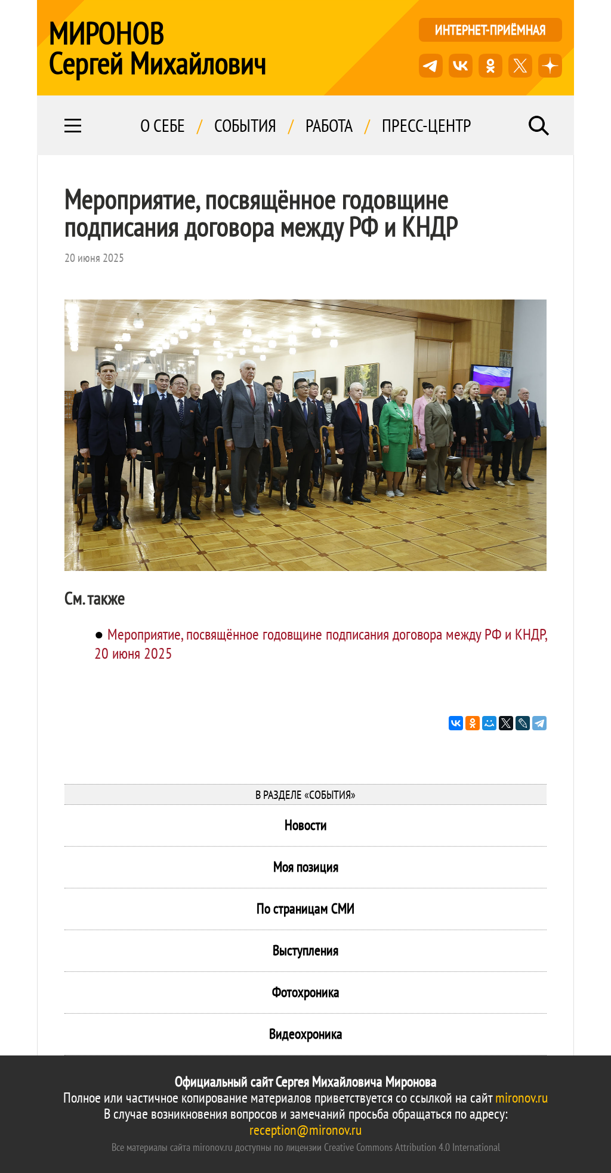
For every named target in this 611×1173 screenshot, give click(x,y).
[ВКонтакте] (456, 723)
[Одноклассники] (472, 723)
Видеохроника (305, 1033)
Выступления (305, 950)
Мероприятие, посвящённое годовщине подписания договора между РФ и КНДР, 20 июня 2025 (320, 643)
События (245, 125)
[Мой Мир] (489, 723)
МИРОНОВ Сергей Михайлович (158, 48)
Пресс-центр (426, 125)
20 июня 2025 (94, 258)
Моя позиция (305, 866)
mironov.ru (521, 1097)
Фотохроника (306, 992)
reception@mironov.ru (305, 1129)
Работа (329, 125)
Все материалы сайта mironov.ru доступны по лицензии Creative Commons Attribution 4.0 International (306, 1147)
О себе (162, 125)
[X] (506, 723)
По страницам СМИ (305, 908)
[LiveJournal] (523, 723)
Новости (306, 825)
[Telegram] (539, 723)
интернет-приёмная (490, 29)
